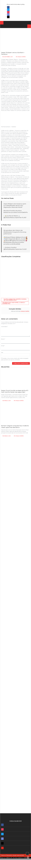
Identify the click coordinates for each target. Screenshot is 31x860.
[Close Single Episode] (13, 528)
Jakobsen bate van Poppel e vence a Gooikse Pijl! (13, 303)
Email (3, 345)
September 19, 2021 (20, 217)
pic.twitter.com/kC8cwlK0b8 (12, 244)
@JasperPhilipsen (10, 237)
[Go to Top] (27, 853)
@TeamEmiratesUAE (19, 240)
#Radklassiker (11, 205)
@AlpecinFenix (20, 237)
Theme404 (9, 855)
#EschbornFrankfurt (9, 210)
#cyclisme (19, 210)
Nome (3, 339)
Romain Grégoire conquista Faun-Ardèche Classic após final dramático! (15, 426)
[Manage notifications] (28, 857)
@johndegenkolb (10, 239)
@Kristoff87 (8, 240)
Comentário (4, 326)
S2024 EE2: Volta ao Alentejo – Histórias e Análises (13, 646)
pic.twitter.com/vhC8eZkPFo (19, 212)
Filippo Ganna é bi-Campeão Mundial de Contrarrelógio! (15, 299)
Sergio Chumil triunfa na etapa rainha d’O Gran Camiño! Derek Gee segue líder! (14, 391)
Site (2, 352)
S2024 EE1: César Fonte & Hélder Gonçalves (12, 663)
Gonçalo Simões (21, 56)
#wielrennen (7, 212)
